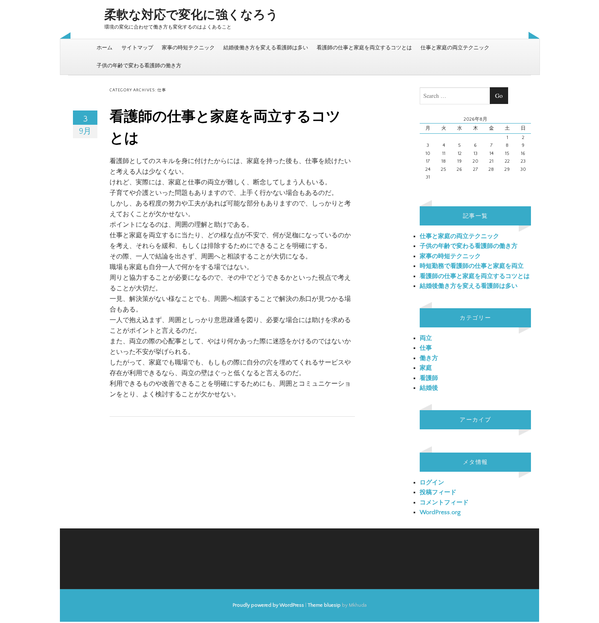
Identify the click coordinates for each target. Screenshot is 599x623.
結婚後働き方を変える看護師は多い (265, 48)
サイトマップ (137, 48)
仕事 (426, 348)
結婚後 (429, 387)
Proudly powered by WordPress (268, 605)
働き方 (429, 358)
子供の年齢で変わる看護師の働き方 (139, 65)
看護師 (429, 378)
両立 (426, 338)
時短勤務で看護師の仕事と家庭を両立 (472, 266)
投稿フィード (438, 492)
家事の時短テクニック (188, 48)
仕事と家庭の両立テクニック (455, 48)
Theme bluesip (324, 605)
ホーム (104, 48)
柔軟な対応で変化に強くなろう (191, 15)
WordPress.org (440, 512)
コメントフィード (444, 502)
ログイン (432, 482)
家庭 (426, 368)
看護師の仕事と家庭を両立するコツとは (364, 48)
